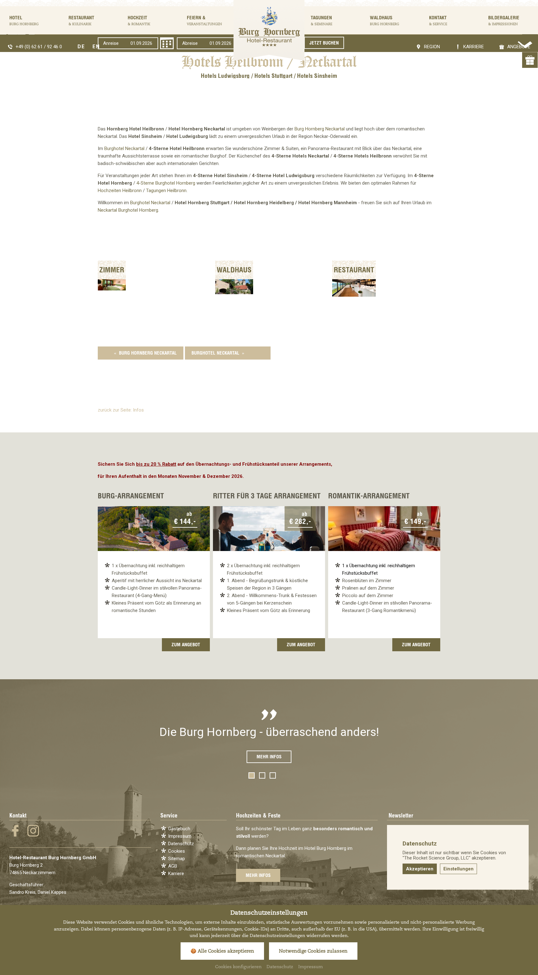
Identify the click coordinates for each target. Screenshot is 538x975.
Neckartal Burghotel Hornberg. (128, 210)
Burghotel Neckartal (124, 148)
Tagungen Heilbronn (166, 190)
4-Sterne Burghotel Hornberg (165, 183)
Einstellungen (458, 869)
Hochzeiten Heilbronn (120, 190)
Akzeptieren (419, 869)
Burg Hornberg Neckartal (320, 129)
